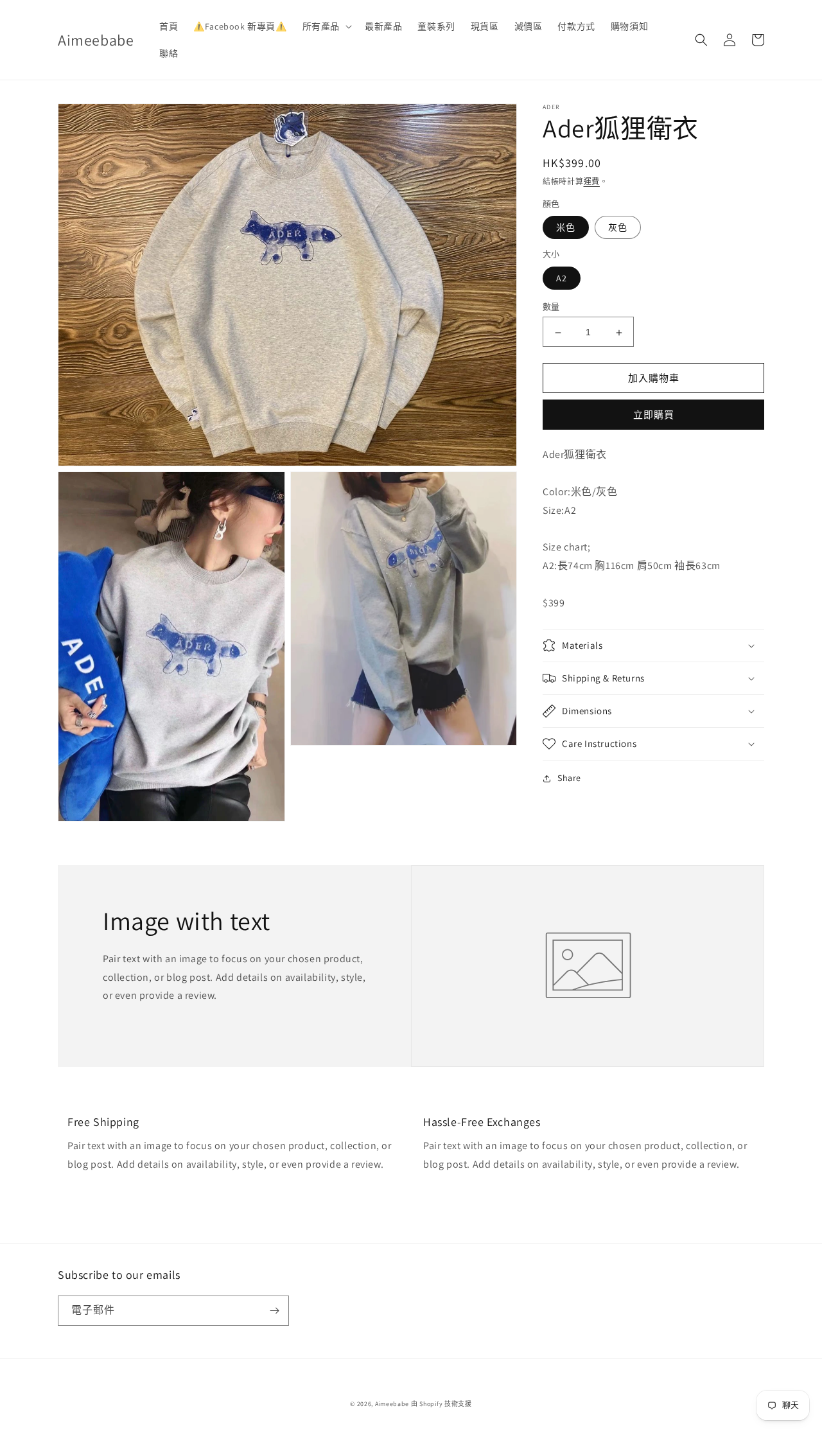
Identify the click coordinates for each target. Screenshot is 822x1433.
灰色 (617, 228)
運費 (592, 181)
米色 (565, 228)
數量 (551, 307)
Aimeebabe (392, 1404)
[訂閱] (274, 1311)
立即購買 (653, 415)
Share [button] (569, 778)
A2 (561, 279)
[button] (326, 26)
